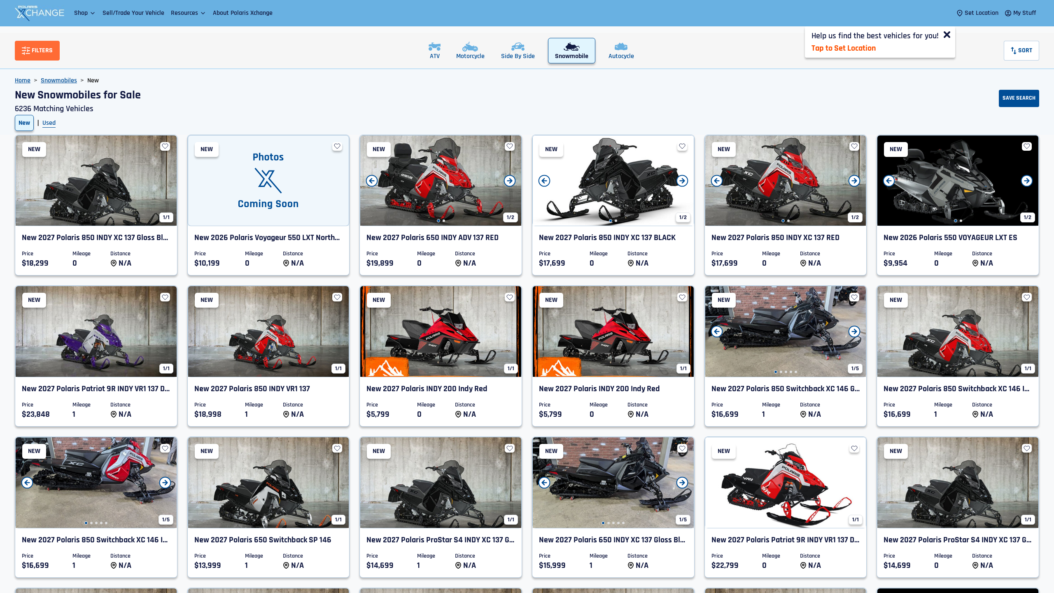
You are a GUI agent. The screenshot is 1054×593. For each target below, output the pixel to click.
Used (49, 123)
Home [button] (22, 80)
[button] (85, 13)
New (24, 123)
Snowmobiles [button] (59, 80)
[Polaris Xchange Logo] (39, 13)
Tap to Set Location (843, 48)
